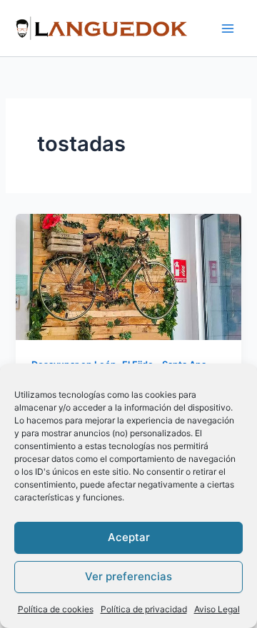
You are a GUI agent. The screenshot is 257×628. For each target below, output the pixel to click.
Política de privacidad (144, 609)
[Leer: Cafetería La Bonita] (128, 276)
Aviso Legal (217, 609)
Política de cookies (56, 609)
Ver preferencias (128, 576)
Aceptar (129, 537)
